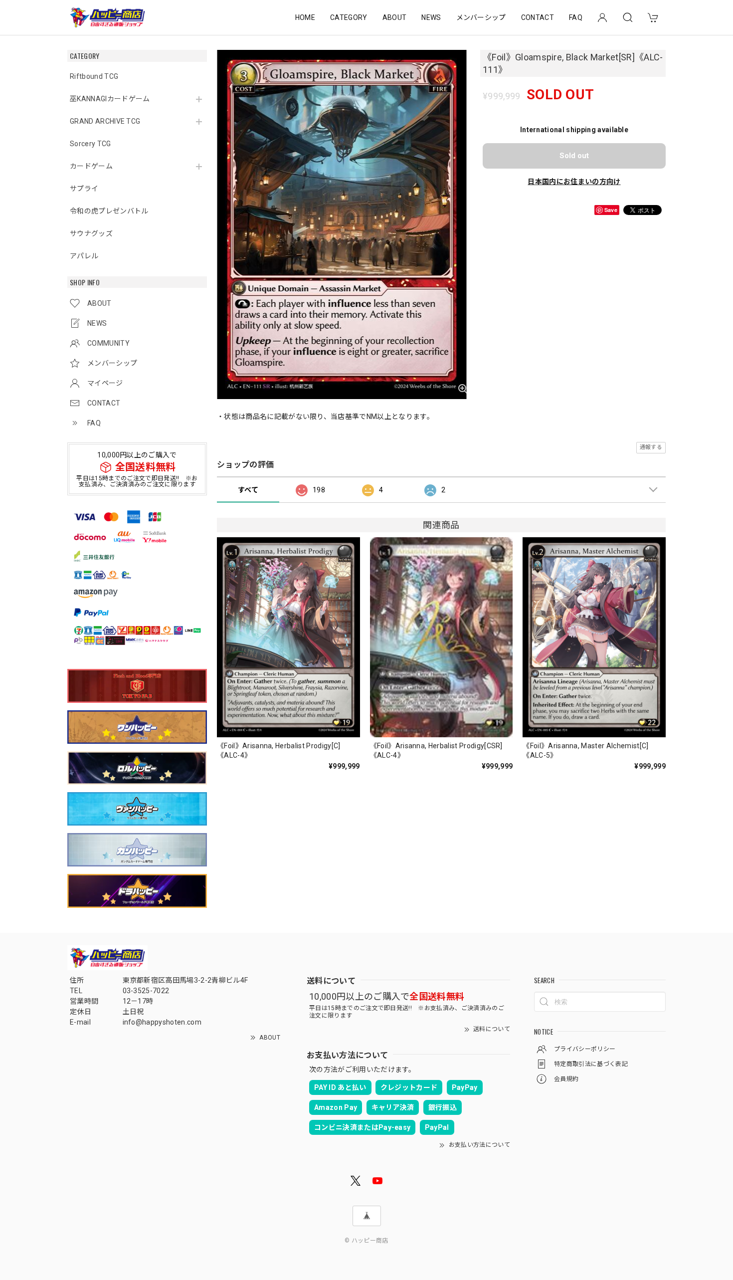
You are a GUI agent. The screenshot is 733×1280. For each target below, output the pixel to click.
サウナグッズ (91, 233)
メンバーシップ (481, 17)
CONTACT (537, 17)
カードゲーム (91, 166)
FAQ (575, 17)
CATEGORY (348, 17)
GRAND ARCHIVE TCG (105, 121)
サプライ (84, 189)
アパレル (84, 256)
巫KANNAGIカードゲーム (110, 99)
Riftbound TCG (94, 76)
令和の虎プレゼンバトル (109, 211)
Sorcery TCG (90, 144)
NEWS (431, 17)
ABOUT (394, 17)
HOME (305, 17)
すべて (248, 490)
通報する (651, 447)
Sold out (574, 155)
